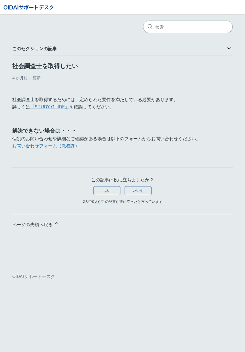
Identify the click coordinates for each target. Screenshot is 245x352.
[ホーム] (28, 7)
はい (107, 190)
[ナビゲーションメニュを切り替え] (230, 7)
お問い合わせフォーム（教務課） (45, 146)
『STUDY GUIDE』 (49, 106)
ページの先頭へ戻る (33, 224)
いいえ (138, 190)
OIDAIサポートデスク (33, 276)
